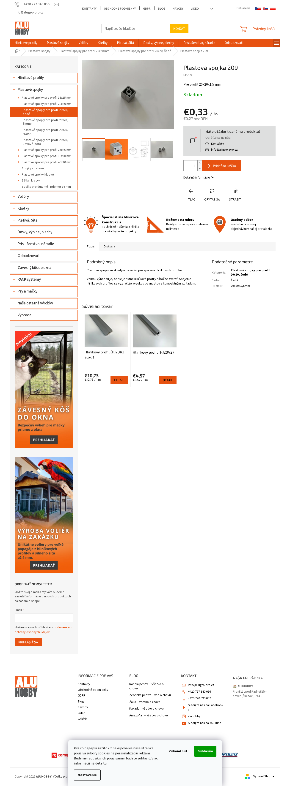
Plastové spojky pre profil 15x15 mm (47, 97)
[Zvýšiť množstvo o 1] (199, 163)
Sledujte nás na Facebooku (205, 707)
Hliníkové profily (31, 78)
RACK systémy (29, 279)
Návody (178, 9)
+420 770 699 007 (199, 698)
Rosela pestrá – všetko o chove (146, 686)
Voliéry (23, 196)
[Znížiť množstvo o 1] (199, 168)
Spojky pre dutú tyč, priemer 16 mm (46, 186)
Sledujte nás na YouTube (204, 723)
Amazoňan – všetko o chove (148, 715)
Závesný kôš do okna (34, 268)
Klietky (23, 208)
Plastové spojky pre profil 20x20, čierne (45, 122)
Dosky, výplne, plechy (35, 232)
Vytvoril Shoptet (264, 776)
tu (105, 763)
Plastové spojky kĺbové (38, 174)
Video (195, 9)
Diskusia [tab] (109, 246)
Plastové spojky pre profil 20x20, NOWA (45, 132)
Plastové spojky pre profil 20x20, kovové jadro (45, 142)
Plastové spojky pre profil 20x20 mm (47, 104)
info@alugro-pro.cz (224, 149)
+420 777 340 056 (199, 691)
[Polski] (273, 9)
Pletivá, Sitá (28, 220)
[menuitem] (26, 43)
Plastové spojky (30, 89)
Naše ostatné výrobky (35, 303)
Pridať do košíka (224, 166)
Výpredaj (25, 315)
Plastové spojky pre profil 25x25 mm (47, 150)
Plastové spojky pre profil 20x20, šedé (45, 112)
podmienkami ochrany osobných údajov (43, 629)
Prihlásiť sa (28, 642)
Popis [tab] (91, 246)
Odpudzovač (28, 256)
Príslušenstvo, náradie (36, 244)
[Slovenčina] (265, 9)
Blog (161, 9)
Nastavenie (87, 775)
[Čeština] (258, 9)
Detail (119, 380)
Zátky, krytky (31, 180)
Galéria (82, 719)
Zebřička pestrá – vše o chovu (150, 695)
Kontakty (89, 9)
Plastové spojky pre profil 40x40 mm (47, 162)
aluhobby (194, 716)
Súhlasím (205, 751)
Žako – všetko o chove (144, 702)
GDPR (147, 9)
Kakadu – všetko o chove (146, 709)
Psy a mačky (27, 291)
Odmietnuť (178, 751)
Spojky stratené (33, 168)
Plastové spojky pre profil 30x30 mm (47, 156)
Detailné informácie (196, 177)
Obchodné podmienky (120, 9)
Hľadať (179, 28)
